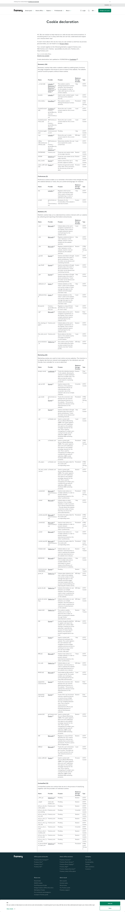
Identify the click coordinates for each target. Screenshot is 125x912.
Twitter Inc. (51, 89)
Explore (49, 10)
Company (88, 856)
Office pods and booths (41, 856)
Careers (87, 864)
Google (50, 161)
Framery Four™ (38, 864)
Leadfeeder (51, 371)
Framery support (65, 890)
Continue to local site (33, 1)
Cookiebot (73, 59)
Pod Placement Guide (40, 885)
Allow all (110, 903)
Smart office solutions (66, 856)
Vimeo (50, 91)
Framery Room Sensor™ (67, 862)
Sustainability (89, 862)
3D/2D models (38, 883)
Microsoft (50, 226)
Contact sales (64, 883)
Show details (10, 908)
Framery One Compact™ (41, 859)
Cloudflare (51, 101)
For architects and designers (42, 892)
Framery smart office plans (68, 871)
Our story (88, 859)
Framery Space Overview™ (67, 869)
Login (84, 10)
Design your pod (105, 10)
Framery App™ (64, 866)
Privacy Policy (64, 43)
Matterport (51, 86)
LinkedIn (50, 84)
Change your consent (43, 55)
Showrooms (63, 885)
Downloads (37, 880)
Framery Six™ (38, 866)
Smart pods (28, 10)
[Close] (110, 2)
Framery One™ (38, 862)
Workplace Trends (39, 890)
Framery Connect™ (65, 859)
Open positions (89, 866)
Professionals (58, 10)
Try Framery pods (65, 887)
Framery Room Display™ (67, 864)
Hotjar (50, 284)
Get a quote (63, 880)
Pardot (50, 165)
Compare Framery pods (41, 894)
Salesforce (51, 128)
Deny (110, 908)
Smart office (39, 10)
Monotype (51, 88)
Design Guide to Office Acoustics (43, 887)
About (68, 10)
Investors (107, 5)
